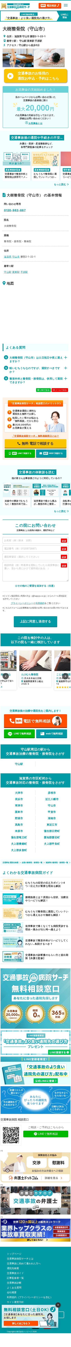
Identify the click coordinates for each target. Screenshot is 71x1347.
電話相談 (48, 5)
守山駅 (19, 764)
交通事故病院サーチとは (20, 1258)
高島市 (19, 824)
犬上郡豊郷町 (19, 843)
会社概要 (12, 1292)
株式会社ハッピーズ (24, 1331)
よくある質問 (14, 1287)
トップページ (14, 1254)
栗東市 (19, 811)
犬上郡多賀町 (19, 850)
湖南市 (52, 818)
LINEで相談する (21, 453)
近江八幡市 (52, 799)
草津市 (19, 805)
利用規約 (40, 603)
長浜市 (19, 799)
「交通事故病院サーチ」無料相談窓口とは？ (35, 435)
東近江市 (52, 824)
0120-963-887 (15, 210)
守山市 (52, 805)
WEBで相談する (53, 453)
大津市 (19, 792)
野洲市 (19, 818)
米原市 (19, 831)
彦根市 (52, 792)
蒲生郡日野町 (52, 831)
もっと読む (60, 184)
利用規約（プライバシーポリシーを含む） (30, 1297)
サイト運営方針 (15, 1302)
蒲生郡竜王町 (19, 837)
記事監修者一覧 (15, 1278)
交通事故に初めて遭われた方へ (24, 1263)
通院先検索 (13, 1268)
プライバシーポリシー (22, 603)
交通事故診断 (14, 1283)
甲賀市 (52, 811)
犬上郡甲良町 (52, 843)
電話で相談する (38, 443)
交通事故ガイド (15, 1273)
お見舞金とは (35, 123)
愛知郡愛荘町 (52, 837)
